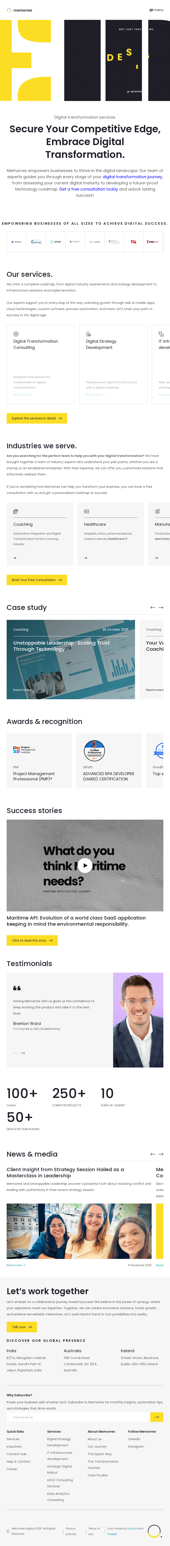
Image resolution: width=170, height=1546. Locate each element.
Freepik (112, 1534)
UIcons (132, 1528)
